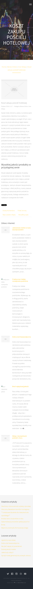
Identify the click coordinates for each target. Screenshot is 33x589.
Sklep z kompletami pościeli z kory (19, 437)
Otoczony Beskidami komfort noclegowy (15, 509)
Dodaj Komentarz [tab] (9, 210)
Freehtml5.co (21, 582)
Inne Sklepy (22, 67)
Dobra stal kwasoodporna (21, 337)
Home (4, 67)
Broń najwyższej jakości (20, 386)
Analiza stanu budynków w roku (12, 518)
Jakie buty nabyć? (7, 552)
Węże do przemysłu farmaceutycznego (14, 528)
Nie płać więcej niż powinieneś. (11, 546)
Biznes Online (12, 67)
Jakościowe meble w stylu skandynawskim (21, 229)
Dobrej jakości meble (8, 549)
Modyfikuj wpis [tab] (23, 215)
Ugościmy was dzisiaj (8, 540)
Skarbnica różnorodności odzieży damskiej (16, 506)
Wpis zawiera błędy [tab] (9, 215)
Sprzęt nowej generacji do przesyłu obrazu (16, 555)
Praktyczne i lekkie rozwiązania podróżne (20, 280)
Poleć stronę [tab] (22, 210)
